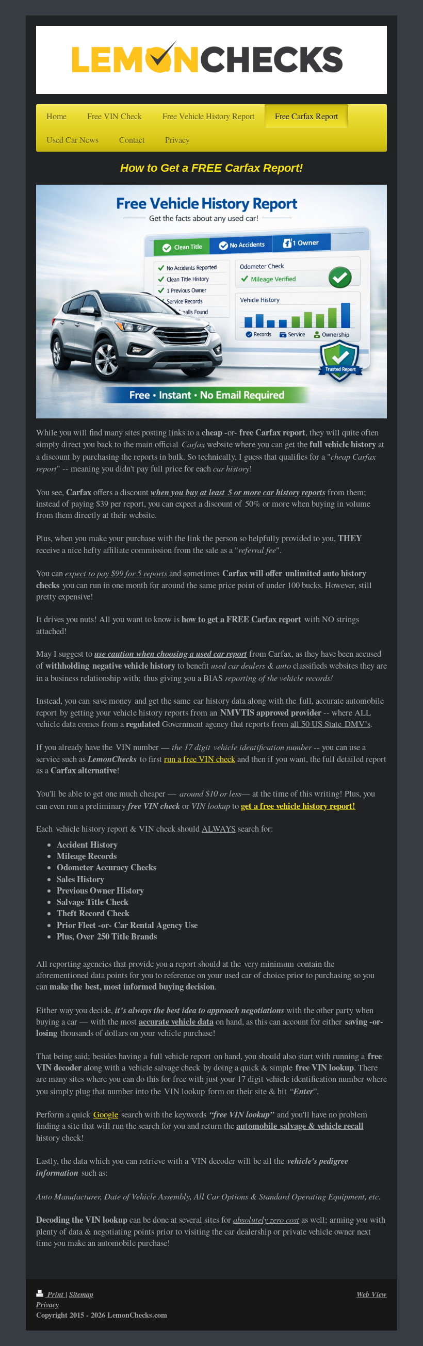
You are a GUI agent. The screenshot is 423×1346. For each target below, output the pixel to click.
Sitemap (81, 1294)
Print (55, 1294)
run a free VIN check (199, 759)
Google (105, 1114)
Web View (371, 1294)
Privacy (47, 1305)
